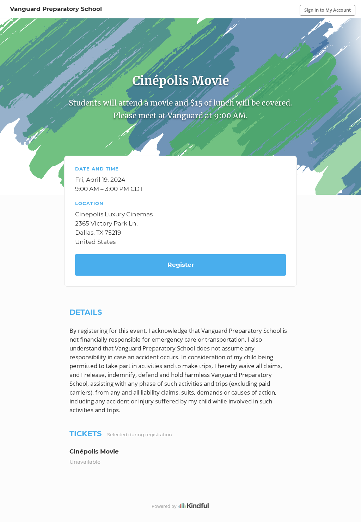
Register (180, 264)
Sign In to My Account (327, 10)
